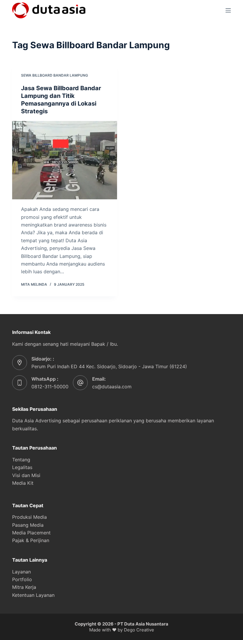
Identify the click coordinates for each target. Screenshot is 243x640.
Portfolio (22, 579)
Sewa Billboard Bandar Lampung (54, 75)
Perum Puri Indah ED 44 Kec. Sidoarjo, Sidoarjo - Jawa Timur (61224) (109, 366)
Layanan (21, 572)
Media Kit (22, 483)
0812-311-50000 (49, 387)
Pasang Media (28, 525)
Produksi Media (29, 517)
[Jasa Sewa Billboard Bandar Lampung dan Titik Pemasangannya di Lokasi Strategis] (64, 160)
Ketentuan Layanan (33, 595)
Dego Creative (139, 630)
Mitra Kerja (24, 587)
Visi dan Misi (26, 475)
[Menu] (228, 10)
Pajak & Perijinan (30, 540)
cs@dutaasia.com (112, 387)
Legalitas (22, 467)
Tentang (21, 460)
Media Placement (31, 533)
